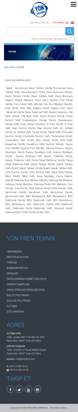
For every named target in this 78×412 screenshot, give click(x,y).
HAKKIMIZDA (14, 251)
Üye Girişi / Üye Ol (39, 22)
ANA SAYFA (9, 67)
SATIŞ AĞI (12, 273)
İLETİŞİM (12, 306)
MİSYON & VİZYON (17, 257)
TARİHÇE (12, 262)
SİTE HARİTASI (15, 311)
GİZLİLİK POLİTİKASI (18, 300)
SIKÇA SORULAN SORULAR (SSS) (26, 289)
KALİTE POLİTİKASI (18, 295)
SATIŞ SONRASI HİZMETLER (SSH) (26, 278)
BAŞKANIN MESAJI (17, 268)
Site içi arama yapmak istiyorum (49, 38)
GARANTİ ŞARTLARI (18, 284)
